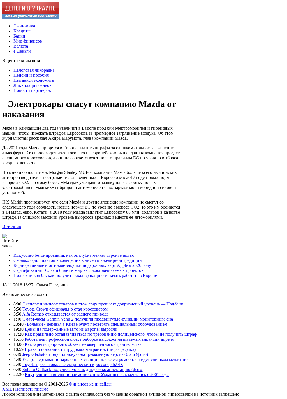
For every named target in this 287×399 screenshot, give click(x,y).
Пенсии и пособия (31, 75)
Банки (19, 36)
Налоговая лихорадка (33, 70)
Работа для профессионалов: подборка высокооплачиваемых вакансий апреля (99, 339)
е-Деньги (22, 51)
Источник (11, 226)
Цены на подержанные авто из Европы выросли (71, 329)
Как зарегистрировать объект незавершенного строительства (83, 344)
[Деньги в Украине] (30, 17)
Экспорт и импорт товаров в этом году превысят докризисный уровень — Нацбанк (102, 304)
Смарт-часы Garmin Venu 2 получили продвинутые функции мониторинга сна (97, 319)
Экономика (24, 26)
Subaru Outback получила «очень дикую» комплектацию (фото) (83, 369)
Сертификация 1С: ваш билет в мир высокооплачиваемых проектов (78, 270)
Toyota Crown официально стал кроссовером (65, 309)
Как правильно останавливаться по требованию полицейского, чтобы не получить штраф (111, 334)
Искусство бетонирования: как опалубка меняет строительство (73, 255)
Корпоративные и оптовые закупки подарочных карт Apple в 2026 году (82, 265)
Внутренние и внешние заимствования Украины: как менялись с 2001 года (97, 374)
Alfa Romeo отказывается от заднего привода (65, 314)
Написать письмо (31, 389)
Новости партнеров (32, 90)
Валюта (20, 46)
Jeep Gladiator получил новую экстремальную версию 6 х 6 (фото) (85, 354)
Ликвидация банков (32, 85)
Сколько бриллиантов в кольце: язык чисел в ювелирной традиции (77, 260)
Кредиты (22, 31)
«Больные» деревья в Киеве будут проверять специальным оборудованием (96, 324)
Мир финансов (27, 41)
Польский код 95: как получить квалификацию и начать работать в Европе (85, 275)
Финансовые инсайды (90, 384)
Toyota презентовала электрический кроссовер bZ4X (72, 364)
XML (7, 389)
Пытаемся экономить (33, 80)
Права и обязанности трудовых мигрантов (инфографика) (80, 349)
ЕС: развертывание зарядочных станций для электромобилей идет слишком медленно (105, 359)
